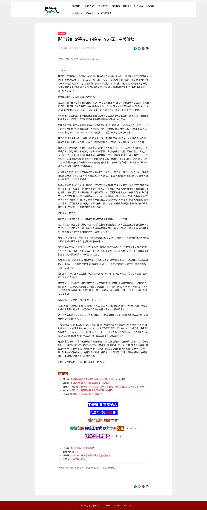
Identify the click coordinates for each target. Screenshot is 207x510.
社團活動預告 (105, 13)
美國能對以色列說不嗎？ (82, 394)
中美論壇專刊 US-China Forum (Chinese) (84, 59)
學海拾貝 (89, 13)
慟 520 (75, 451)
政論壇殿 (89, 5)
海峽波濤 (116, 5)
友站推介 (76, 13)
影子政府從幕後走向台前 (82, 448)
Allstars (128, 505)
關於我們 (76, 5)
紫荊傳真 (127, 5)
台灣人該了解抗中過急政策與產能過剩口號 (90, 455)
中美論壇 (62, 33)
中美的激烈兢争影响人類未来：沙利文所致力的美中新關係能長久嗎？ (103, 386)
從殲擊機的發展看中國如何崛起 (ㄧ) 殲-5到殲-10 (93, 379)
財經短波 (138, 5)
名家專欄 (150, 5)
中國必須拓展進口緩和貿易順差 (85, 383)
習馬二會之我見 (78, 459)
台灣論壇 (102, 5)
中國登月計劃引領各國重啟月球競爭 (87, 390)
